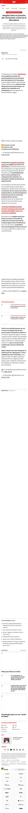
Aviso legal (8, 760)
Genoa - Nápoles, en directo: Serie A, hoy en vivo (13, 633)
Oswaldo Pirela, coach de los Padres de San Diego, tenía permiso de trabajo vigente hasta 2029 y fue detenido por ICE (18, 688)
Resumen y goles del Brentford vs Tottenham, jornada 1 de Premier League (12, 625)
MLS (3, 8)
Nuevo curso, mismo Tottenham (12, 639)
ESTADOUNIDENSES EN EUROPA (14, 12)
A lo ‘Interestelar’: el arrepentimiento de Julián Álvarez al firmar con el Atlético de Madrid (18, 677)
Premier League (22, 8)
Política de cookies (4, 761)
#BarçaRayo (8, 372)
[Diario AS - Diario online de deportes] (14, 2)
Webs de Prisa (21, 769)
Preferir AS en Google (12, 58)
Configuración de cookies (14, 761)
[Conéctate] (26, 2)
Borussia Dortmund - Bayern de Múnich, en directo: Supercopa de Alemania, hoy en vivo (14, 643)
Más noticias (23, 650)
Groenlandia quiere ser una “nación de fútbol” (13, 715)
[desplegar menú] (2, 2)
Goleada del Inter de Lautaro (11, 637)
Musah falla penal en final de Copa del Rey (18, 307)
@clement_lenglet (9, 145)
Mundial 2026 (14, 8)
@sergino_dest (8, 147)
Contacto (3, 760)
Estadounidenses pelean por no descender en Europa (18, 318)
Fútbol (3, 5)
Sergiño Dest (12, 390)
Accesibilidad (23, 761)
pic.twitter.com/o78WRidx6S (10, 149)
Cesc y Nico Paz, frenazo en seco (12, 630)
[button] (2, 59)
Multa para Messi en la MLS (10, 672)
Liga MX (7, 8)
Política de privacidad (16, 760)
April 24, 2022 (5, 155)
